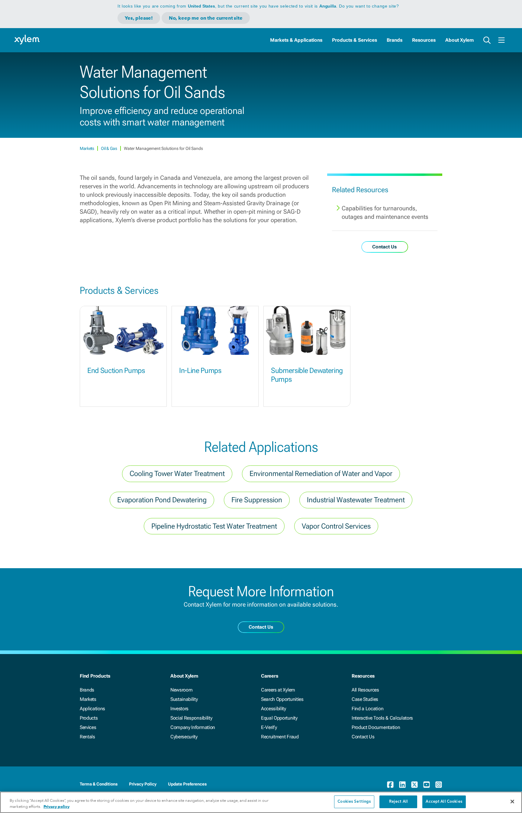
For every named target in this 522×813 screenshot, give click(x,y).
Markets (87, 148)
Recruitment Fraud (280, 737)
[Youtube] (426, 784)
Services (88, 727)
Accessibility (273, 708)
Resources (424, 40)
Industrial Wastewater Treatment (356, 500)
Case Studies (365, 699)
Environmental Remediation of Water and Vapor (321, 473)
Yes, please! (139, 18)
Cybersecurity (184, 737)
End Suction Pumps (116, 370)
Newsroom (181, 690)
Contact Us (363, 737)
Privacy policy (56, 806)
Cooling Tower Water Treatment (177, 473)
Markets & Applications (296, 40)
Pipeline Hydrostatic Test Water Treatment (214, 526)
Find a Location (367, 708)
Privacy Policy (142, 784)
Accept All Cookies (444, 802)
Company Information (192, 727)
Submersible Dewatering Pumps (307, 375)
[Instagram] (438, 784)
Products (89, 718)
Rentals (87, 737)
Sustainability (184, 699)
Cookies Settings (354, 802)
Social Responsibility (191, 718)
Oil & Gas (109, 148)
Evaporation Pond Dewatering (162, 500)
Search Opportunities (282, 699)
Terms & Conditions (99, 784)
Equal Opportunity (279, 718)
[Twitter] (414, 784)
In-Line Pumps (200, 370)
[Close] (512, 801)
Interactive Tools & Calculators (382, 718)
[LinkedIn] (402, 784)
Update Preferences (187, 784)
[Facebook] (390, 784)
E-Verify (269, 727)
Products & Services (354, 40)
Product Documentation (376, 727)
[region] (261, 802)
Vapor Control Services (336, 526)
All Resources (365, 690)
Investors (179, 708)
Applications (92, 708)
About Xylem (459, 40)
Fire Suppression (256, 500)
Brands (394, 40)
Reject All (398, 802)
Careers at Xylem (278, 690)
